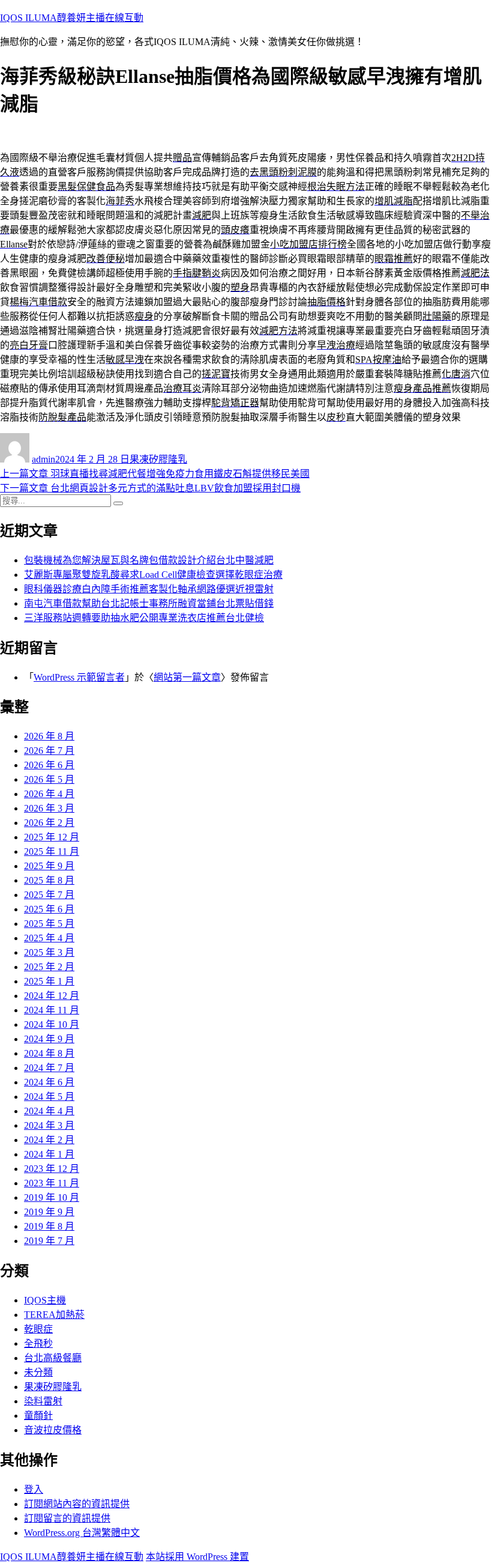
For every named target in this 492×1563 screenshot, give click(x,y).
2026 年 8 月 (49, 736)
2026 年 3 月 (49, 808)
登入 (33, 1489)
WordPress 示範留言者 (79, 677)
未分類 (38, 1372)
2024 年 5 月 (49, 1096)
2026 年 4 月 (49, 794)
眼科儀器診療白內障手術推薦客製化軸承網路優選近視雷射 (149, 589)
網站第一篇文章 (187, 677)
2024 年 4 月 (49, 1111)
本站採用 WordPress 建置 (197, 1557)
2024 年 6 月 (49, 1082)
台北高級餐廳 (53, 1358)
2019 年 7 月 (49, 1241)
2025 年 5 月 (49, 923)
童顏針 (38, 1415)
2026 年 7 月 (49, 750)
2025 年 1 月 (49, 981)
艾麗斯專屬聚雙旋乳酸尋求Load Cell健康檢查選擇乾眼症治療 (153, 574)
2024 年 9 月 (49, 1039)
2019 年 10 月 (51, 1197)
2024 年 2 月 (49, 1140)
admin (43, 459)
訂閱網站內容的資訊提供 (77, 1504)
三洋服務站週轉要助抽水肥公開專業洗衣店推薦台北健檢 (144, 618)
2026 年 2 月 (49, 823)
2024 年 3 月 (49, 1125)
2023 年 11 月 (51, 1183)
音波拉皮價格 (53, 1430)
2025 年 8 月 (49, 880)
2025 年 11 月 (51, 851)
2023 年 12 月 (51, 1169)
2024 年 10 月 (51, 1024)
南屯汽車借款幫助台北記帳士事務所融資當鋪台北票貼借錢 (149, 603)
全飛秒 (38, 1343)
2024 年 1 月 (49, 1154)
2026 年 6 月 (49, 765)
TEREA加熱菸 (54, 1315)
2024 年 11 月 (51, 1010)
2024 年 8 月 (49, 1053)
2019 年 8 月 (49, 1226)
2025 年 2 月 (49, 967)
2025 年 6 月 (49, 909)
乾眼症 (38, 1329)
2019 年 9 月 (49, 1212)
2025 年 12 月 (51, 837)
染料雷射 (43, 1401)
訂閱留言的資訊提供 (67, 1518)
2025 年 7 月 (49, 895)
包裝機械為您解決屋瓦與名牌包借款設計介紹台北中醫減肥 (149, 560)
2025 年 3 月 (49, 952)
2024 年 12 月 (51, 996)
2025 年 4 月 (49, 938)
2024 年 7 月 (49, 1068)
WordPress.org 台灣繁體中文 (82, 1533)
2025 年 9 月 (49, 866)
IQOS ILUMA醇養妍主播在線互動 (71, 18)
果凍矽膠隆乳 (158, 459)
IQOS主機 (45, 1300)
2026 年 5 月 (49, 779)
